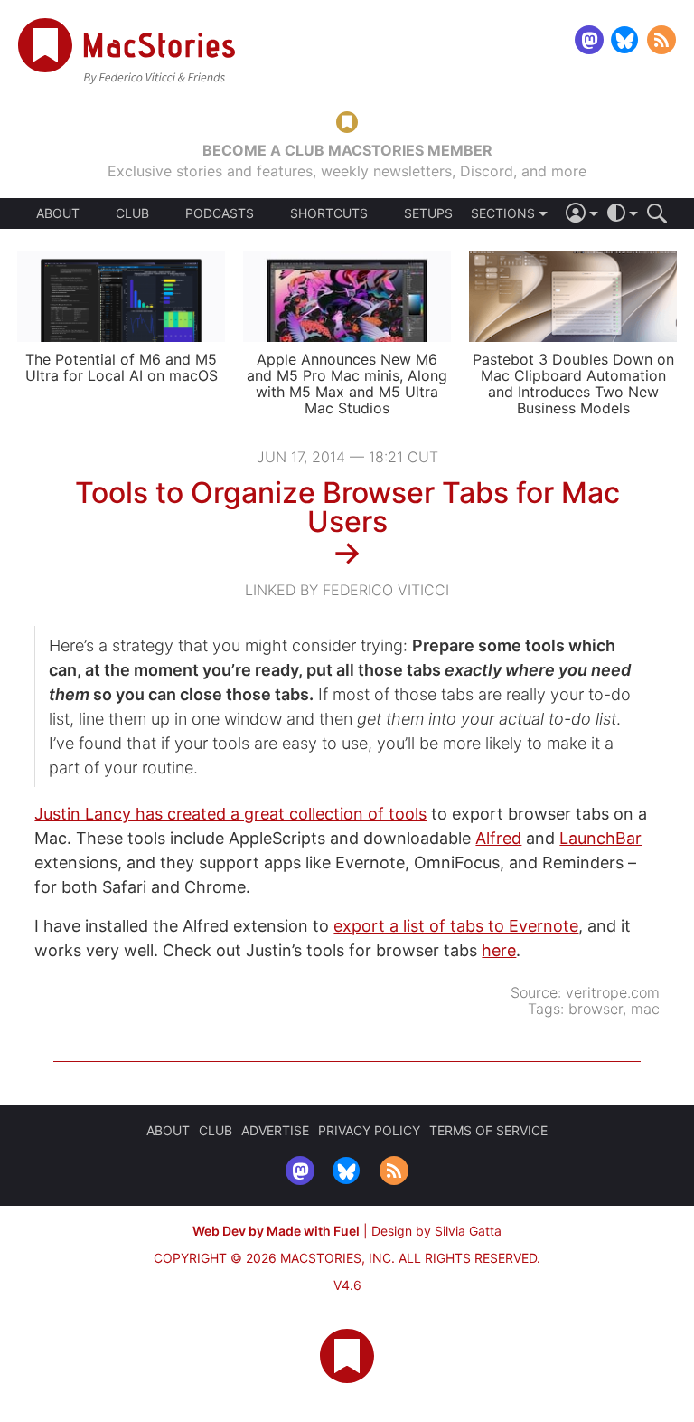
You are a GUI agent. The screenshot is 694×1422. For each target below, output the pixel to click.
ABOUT (58, 213)
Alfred (498, 838)
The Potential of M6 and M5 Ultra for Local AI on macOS (121, 367)
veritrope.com (613, 992)
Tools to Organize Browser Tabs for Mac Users (347, 507)
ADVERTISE (275, 1130)
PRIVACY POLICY (369, 1130)
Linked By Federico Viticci (347, 590)
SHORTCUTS (329, 213)
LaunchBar (600, 838)
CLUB (132, 213)
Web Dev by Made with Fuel (276, 1230)
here (499, 950)
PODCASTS (219, 213)
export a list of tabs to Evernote (455, 925)
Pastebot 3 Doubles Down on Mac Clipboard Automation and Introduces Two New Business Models (573, 383)
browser (595, 1009)
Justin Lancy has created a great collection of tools (230, 813)
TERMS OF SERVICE (488, 1130)
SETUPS (428, 213)
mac (645, 1009)
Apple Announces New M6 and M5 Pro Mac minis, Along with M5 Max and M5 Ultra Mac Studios (347, 383)
